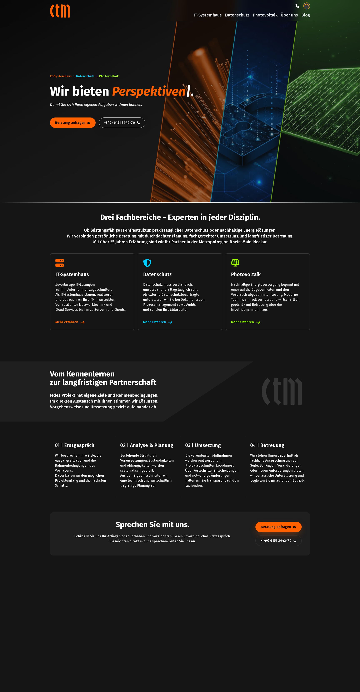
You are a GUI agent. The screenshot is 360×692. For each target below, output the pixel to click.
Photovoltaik (265, 15)
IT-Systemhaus (208, 15)
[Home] (60, 10)
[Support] (306, 6)
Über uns (289, 15)
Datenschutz (237, 15)
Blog (305, 15)
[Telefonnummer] (297, 5)
